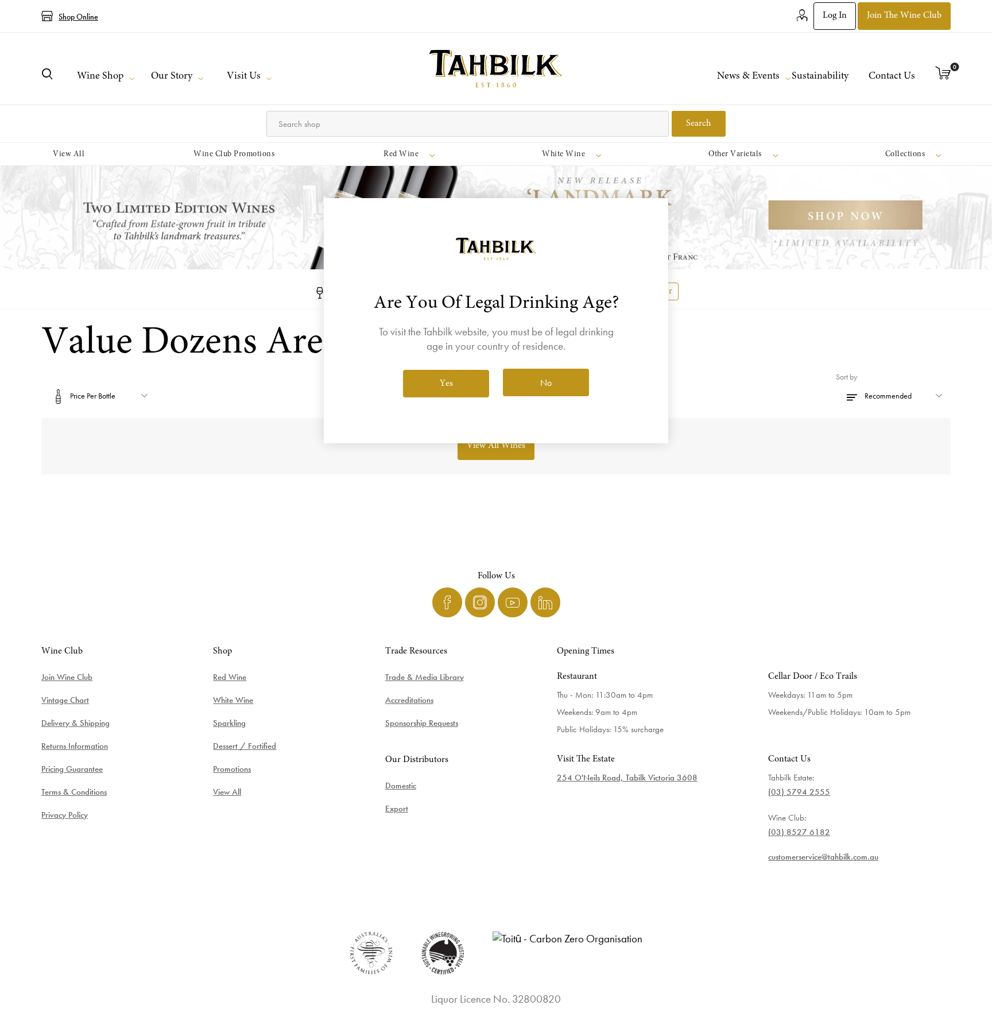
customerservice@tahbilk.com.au (823, 857)
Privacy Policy (64, 815)
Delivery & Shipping (75, 723)
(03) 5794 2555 (799, 792)
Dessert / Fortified (244, 746)
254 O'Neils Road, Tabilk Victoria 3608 (627, 777)
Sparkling (229, 723)
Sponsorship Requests (421, 723)
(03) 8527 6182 (799, 832)
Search (698, 123)
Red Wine (229, 677)
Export (396, 808)
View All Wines (496, 445)
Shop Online (78, 16)
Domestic (400, 785)
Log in (835, 15)
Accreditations (409, 700)
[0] (943, 74)
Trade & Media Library (424, 677)
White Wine (233, 700)
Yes (446, 383)
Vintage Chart (65, 700)
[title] (496, 68)
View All (227, 792)
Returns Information (74, 746)
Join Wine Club (66, 677)
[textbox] (467, 124)
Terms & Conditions (74, 792)
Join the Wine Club (904, 15)
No (546, 383)
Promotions (232, 769)
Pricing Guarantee (72, 769)
